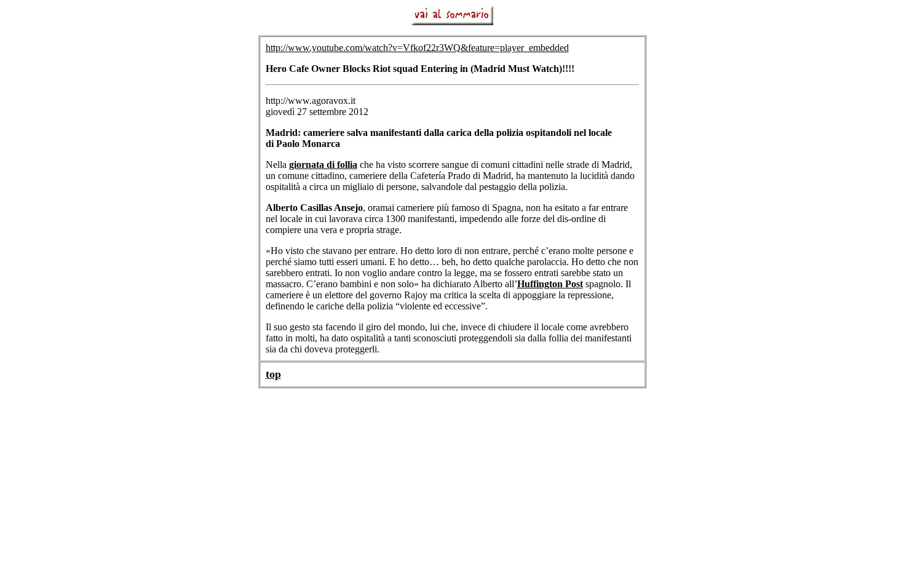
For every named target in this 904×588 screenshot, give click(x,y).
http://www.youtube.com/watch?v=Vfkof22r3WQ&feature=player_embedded (417, 47)
